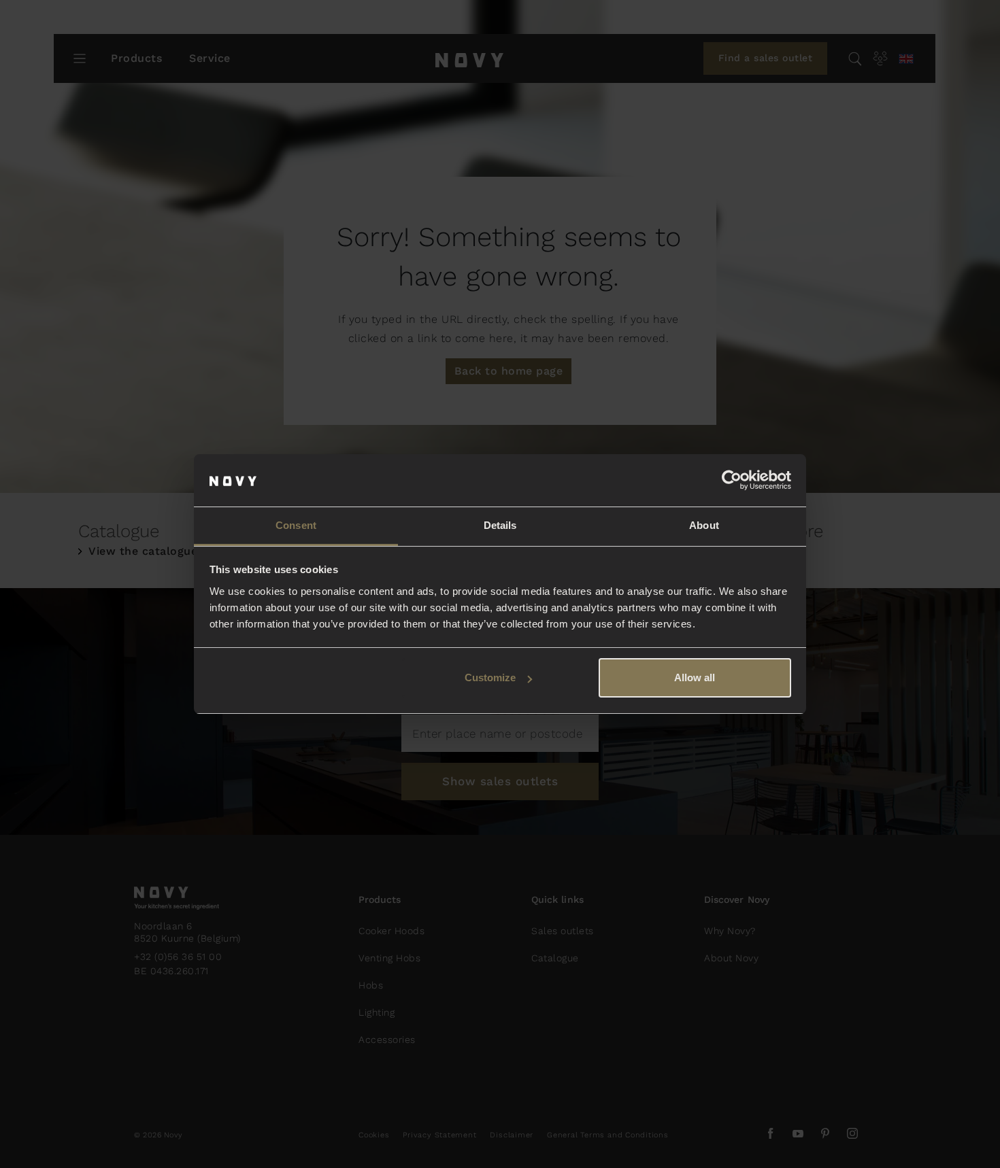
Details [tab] (500, 525)
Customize (490, 677)
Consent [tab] (296, 525)
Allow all (694, 677)
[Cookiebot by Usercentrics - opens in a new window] (731, 480)
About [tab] (704, 525)
